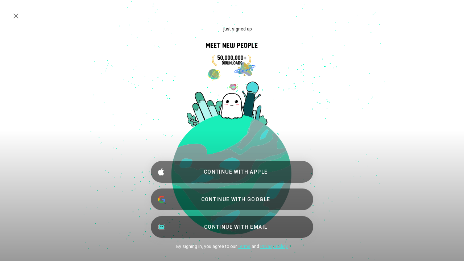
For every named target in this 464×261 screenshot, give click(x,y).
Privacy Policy (274, 246)
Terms (244, 246)
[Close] (16, 16)
